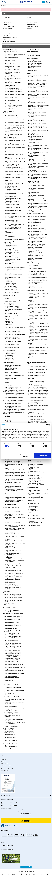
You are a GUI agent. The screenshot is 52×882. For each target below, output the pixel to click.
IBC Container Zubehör (31, 365)
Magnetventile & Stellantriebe (9, 350)
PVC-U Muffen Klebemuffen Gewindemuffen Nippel (15, 55)
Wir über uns (29, 19)
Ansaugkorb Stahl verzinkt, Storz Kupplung (13, 597)
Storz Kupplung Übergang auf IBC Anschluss (13, 624)
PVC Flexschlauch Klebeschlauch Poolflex (11, 391)
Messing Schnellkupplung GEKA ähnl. (34, 144)
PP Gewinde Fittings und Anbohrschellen (11, 177)
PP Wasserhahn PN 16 (9, 238)
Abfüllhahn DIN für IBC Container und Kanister (37, 387)
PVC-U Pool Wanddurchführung (11, 313)
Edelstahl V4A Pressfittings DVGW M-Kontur (35, 290)
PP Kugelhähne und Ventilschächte (10, 182)
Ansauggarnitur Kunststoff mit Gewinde (12, 401)
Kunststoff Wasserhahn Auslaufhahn (12, 186)
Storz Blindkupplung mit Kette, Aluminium (13, 627)
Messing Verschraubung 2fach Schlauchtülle (14, 670)
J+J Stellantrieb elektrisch (10, 353)
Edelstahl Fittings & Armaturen (33, 69)
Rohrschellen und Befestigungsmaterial (12, 70)
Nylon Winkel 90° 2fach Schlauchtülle (12, 658)
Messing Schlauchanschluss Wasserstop (37, 214)
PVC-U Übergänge (8, 58)
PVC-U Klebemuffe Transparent (11, 115)
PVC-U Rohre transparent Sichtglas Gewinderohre (15, 54)
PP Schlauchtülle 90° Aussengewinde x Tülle (13, 650)
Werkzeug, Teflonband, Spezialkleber (12, 175)
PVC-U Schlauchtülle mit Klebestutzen (12, 633)
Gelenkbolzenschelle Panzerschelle (14, 475)
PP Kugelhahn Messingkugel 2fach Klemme (13, 243)
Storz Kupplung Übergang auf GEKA (12, 622)
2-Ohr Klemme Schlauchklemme (14, 462)
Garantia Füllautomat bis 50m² (34, 478)
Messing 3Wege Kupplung (10, 584)
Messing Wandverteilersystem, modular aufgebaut (38, 501)
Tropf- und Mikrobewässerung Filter (35, 496)
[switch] (19, 446)
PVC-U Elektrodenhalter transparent (12, 100)
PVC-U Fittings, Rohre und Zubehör (10, 51)
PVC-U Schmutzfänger (9, 108)
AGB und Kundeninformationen (9, 20)
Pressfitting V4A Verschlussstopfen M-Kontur (37, 350)
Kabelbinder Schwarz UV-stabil (11, 689)
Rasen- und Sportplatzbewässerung (35, 516)
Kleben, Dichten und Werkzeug (9, 295)
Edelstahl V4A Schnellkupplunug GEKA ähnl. (35, 245)
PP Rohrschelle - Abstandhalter (11, 694)
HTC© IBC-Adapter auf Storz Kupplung (35, 276)
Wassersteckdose (31, 527)
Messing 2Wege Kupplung (10, 582)
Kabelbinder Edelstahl (9, 713)
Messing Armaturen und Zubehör (34, 61)
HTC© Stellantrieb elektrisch (10, 352)
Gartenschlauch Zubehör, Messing (11, 374)
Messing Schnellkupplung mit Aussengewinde (37, 217)
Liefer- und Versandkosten (8, 26)
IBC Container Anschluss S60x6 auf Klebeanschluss (38, 393)
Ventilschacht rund (8, 280)
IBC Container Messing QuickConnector (36, 402)
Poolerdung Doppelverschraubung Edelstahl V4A (14, 312)
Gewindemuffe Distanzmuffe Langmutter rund (14, 710)
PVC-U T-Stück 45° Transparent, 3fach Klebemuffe (15, 127)
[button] (43, 2)
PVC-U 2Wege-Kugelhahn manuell (11, 81)
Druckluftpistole (31, 137)
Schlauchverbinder (8, 662)
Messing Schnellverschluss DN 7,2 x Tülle (36, 126)
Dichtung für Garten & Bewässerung (12, 347)
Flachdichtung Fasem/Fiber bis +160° (12, 344)
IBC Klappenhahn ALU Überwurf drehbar (36, 409)
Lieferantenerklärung (7, 33)
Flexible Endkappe (8, 324)
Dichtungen (5, 325)
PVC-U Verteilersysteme (9, 75)
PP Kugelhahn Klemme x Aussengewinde (13, 198)
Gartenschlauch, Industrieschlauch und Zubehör (13, 363)
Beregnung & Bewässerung (32, 487)
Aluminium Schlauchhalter (33, 142)
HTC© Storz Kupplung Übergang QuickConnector (37, 273)
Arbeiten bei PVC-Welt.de (32, 22)
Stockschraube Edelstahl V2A (10, 718)
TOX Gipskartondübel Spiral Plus (11, 740)
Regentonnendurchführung (10, 378)
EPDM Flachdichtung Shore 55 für (15, 334)
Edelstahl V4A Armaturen (33, 72)
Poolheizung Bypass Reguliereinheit (12, 306)
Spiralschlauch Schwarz (8, 384)
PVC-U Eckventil (8, 103)
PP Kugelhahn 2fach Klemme (10, 196)
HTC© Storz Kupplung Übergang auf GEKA (36, 274)
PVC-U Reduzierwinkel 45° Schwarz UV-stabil (14, 152)
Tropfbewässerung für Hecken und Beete (36, 518)
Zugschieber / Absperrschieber (11, 97)
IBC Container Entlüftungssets (34, 471)
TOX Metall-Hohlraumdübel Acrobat (12, 735)
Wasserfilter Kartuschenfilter (9, 284)
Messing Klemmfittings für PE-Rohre (35, 64)
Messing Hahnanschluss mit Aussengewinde (37, 228)
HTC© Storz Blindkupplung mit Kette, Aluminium (37, 280)
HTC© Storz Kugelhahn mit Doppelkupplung (36, 279)
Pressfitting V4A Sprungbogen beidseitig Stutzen (37, 329)
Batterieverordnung (31, 24)
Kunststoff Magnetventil (9, 355)
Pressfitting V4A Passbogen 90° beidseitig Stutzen (38, 332)
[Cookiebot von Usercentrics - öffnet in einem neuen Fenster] (45, 425)
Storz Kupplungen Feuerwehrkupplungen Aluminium (13, 613)
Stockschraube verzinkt (9, 705)
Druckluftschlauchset (32, 140)
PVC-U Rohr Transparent (10, 114)
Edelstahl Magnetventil (9, 359)
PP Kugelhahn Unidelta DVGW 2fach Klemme (14, 257)
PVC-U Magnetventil (9, 96)
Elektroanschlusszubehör (33, 515)
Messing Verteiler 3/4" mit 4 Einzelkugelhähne (37, 244)
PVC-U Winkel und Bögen (10, 60)
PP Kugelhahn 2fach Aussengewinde (12, 195)
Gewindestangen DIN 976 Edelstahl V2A (12, 725)
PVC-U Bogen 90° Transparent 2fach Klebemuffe (14, 125)
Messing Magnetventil (9, 358)
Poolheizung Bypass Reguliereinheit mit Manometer (15, 307)
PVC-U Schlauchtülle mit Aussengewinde (13, 634)
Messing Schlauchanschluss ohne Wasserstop (14, 570)
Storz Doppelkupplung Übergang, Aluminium (37, 271)
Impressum (29, 17)
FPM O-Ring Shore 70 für (13, 343)
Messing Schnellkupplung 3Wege (34, 233)
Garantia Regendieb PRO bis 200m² (35, 483)
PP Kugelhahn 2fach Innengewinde (12, 192)
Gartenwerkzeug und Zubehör (34, 525)
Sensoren (30, 513)
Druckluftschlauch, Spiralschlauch (35, 139)
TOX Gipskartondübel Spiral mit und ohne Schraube (15, 738)
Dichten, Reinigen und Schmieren (11, 748)
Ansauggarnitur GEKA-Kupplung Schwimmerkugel (15, 409)
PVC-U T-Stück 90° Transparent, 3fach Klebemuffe (15, 128)
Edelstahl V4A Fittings (32, 70)
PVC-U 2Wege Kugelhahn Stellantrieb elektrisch (14, 89)
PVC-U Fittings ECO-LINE (10, 76)
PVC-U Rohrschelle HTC (9, 693)
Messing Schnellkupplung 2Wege (34, 231)
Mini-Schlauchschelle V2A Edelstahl (13, 482)
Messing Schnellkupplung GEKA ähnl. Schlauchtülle (38, 148)
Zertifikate (5, 30)
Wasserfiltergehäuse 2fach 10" (11, 289)
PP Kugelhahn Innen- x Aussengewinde (12, 202)
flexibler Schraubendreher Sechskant (12, 505)
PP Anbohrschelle (8, 180)
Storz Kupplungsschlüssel (33, 265)
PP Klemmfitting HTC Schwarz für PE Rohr (13, 167)
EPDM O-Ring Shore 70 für (13, 341)
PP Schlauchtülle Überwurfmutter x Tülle (13, 646)
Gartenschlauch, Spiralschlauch (11, 370)
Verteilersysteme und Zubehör (34, 503)
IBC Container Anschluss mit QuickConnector (37, 399)
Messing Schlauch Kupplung (33, 225)
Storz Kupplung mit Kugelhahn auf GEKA (13, 625)
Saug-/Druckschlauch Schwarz (11, 388)
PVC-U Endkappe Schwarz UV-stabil (12, 164)
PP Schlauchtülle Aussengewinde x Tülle (13, 643)
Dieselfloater (5, 39)
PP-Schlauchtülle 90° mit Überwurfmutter (13, 652)
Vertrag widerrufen (26, 866)
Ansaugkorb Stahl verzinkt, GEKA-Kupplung (13, 598)
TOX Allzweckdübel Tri (9, 729)
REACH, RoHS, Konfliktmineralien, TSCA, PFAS (12, 32)
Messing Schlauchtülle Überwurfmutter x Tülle (14, 669)
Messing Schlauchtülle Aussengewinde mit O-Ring (15, 666)
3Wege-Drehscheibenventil (10, 109)
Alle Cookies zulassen (42, 455)
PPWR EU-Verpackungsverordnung (10, 37)
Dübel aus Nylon (6, 742)
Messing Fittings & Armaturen (32, 58)
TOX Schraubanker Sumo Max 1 (11, 737)
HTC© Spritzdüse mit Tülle (33, 193)
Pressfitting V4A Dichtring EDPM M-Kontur (36, 351)
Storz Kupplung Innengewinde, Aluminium (36, 268)
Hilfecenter (5, 19)
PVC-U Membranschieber (10, 86)
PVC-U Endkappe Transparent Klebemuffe (13, 133)
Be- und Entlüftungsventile (10, 85)
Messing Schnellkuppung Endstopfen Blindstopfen (38, 229)
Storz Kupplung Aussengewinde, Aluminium (36, 269)
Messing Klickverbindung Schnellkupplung (35, 213)
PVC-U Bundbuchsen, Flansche (11, 65)
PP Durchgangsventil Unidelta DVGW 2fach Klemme (15, 267)
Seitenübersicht (30, 28)
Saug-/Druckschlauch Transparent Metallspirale (14, 390)
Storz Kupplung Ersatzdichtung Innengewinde (14, 630)
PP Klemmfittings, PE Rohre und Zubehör (11, 165)
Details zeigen (45, 450)
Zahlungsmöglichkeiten (8, 28)
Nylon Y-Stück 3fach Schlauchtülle (12, 661)
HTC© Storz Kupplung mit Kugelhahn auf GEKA (37, 277)
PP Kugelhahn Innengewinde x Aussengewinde (14, 193)
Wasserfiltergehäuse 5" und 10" (11, 287)
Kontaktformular (6, 17)
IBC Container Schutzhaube (33, 475)
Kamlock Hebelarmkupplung (32, 51)
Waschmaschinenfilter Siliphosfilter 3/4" (13, 292)
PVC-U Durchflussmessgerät (13, 105)
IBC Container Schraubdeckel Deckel (35, 418)
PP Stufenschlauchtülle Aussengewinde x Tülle (14, 644)
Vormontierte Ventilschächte (10, 283)
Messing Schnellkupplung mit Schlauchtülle (36, 221)
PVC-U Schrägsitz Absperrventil (11, 102)
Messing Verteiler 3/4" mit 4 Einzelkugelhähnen (14, 558)
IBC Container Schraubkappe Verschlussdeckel (37, 369)
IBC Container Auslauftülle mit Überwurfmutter (37, 370)
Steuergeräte (30, 512)
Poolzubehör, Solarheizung (8, 303)
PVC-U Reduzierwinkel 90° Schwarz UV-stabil (14, 154)
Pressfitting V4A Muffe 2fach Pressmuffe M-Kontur (38, 292)
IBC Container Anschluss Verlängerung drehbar (37, 372)
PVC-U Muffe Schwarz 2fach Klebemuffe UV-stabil (15, 140)
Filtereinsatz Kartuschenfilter (10, 286)
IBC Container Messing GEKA (33, 403)
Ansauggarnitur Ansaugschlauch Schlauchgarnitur (13, 400)
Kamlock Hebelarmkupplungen (9, 607)
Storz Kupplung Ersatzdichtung (11, 628)
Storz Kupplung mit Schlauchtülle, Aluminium (37, 266)
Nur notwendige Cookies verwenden (25, 455)
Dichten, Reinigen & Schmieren (11, 301)
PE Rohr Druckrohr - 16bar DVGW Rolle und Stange (15, 174)
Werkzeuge (7, 298)
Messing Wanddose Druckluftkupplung (35, 134)
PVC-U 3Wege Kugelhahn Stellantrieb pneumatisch (15, 94)
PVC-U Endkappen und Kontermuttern (12, 69)
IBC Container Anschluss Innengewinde (36, 375)
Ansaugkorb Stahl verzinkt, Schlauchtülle (13, 594)
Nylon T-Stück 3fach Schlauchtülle (12, 659)
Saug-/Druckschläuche (8, 385)
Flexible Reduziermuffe (9, 318)
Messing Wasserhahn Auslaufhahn (35, 63)
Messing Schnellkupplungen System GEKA (11, 507)
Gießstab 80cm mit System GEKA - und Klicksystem (15, 565)
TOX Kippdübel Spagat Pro (10, 734)
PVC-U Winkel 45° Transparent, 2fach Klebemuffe (14, 122)
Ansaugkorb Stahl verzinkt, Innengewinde (13, 595)
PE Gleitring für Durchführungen (11, 346)
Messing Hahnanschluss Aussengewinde (13, 581)
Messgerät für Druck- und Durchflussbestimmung (38, 489)
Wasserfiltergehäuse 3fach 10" (11, 290)
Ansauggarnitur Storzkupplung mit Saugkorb (13, 410)
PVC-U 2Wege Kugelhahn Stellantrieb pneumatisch (15, 92)
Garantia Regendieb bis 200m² (34, 481)
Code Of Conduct (30, 20)
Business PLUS (6, 35)
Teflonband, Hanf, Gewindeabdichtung (12, 300)
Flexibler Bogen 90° (8, 321)
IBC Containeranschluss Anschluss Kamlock (37, 397)
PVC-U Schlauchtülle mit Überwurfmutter (13, 636)
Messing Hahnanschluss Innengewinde (36, 226)
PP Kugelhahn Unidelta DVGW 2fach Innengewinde (15, 250)
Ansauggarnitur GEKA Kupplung (11, 405)
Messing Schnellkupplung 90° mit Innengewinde (14, 585)
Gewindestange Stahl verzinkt (11, 706)
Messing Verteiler (31, 133)
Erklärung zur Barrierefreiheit (32, 26)
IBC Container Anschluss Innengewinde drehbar (37, 379)
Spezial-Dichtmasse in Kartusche (11, 746)
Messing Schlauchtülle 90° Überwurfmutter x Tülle (15, 667)
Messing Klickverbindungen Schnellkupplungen (12, 568)
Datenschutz (5, 24)
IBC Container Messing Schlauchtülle (35, 400)
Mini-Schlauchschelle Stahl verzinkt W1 (12, 461)
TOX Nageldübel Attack (9, 732)
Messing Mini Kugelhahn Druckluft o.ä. (35, 136)
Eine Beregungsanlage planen (9, 41)
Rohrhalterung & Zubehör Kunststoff (10, 684)
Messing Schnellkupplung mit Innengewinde (36, 219)
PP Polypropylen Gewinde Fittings (11, 178)
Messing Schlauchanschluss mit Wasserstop (13, 571)
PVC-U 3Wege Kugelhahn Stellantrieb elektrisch (14, 91)
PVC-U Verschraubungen (10, 63)
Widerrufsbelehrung (7, 22)
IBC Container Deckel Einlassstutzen (35, 416)
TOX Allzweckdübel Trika (9, 731)
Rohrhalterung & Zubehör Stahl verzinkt (11, 696)
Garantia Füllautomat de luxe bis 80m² (35, 480)
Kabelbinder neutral (8, 685)
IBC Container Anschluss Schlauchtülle (36, 385)
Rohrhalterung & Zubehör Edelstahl (10, 712)
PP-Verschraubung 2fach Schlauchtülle (13, 653)
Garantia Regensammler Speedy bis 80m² (36, 477)
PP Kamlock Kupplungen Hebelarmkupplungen (14, 609)
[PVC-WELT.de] (26, 2)
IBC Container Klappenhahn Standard (35, 408)
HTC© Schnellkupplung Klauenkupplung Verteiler (14, 536)
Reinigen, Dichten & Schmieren (9, 745)
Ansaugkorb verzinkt (7, 592)
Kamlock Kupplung (34, 55)
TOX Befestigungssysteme (8, 728)
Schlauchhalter (8, 382)
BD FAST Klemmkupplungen (8, 672)
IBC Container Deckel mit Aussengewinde (36, 419)
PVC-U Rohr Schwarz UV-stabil (11, 138)
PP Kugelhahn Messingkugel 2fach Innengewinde (14, 239)
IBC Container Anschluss (38, 388)
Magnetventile (31, 500)
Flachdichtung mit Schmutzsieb (11, 349)
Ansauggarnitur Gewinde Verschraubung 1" (13, 403)
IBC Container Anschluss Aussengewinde (36, 381)
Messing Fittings (31, 60)
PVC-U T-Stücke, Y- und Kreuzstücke (12, 62)
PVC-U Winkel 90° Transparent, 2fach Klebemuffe (14, 124)
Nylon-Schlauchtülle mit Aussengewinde (13, 655)
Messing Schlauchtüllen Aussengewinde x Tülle (14, 664)
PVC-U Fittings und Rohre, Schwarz (10, 137)
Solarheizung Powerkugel (10, 304)
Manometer (29, 73)
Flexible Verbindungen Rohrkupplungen (11, 315)
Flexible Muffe (7, 316)
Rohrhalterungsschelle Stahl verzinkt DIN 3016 (14, 697)
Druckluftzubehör (30, 110)
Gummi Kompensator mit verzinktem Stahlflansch (37, 261)
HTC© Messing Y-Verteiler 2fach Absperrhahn (37, 237)
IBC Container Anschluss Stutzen (34, 374)
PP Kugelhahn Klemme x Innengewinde (12, 199)
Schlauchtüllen (6, 631)
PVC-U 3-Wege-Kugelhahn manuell (12, 88)
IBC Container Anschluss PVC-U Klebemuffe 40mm (38, 391)
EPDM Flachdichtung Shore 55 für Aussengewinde (15, 327)
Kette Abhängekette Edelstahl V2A (11, 726)
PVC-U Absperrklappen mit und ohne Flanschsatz (14, 99)
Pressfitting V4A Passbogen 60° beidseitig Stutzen (38, 330)
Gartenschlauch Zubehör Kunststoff (12, 372)
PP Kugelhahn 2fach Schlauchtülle (12, 212)
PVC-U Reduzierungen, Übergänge (11, 57)
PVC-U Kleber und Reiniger (10, 297)
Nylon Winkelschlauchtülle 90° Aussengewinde (14, 656)
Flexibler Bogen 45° (8, 319)
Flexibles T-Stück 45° (9, 322)
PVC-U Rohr (7, 52)
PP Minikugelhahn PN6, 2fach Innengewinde (13, 187)
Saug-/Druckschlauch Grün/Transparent (13, 387)
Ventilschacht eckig (8, 281)
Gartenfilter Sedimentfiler (10, 294)
